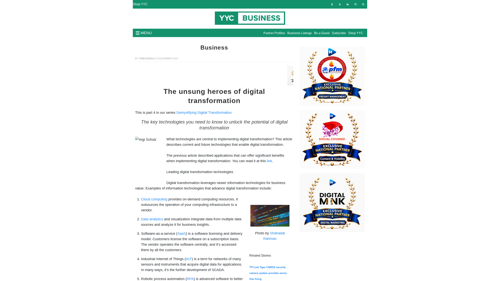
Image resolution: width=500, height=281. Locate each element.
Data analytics (152, 219)
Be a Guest (321, 33)
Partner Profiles (274, 33)
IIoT (189, 259)
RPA (190, 279)
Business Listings (299, 33)
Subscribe (339, 33)
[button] (147, 75)
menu (146, 33)
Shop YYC (140, 4)
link (269, 161)
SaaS (181, 234)
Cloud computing (154, 199)
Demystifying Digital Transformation (204, 113)
